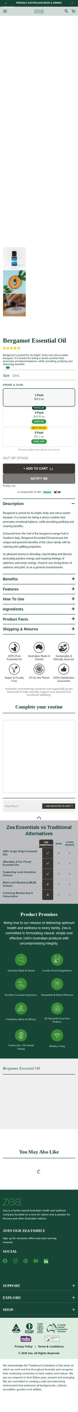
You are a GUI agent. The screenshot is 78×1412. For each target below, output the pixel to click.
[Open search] (66, 11)
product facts (15, 619)
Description (13, 504)
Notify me (39, 478)
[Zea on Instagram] (15, 1261)
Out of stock (15, 458)
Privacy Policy (24, 1346)
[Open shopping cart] (73, 11)
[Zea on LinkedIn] (46, 1262)
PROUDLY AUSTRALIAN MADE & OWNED (39, 3)
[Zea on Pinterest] (25, 1261)
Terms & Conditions (51, 1346)
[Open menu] (5, 11)
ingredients (13, 609)
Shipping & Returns (20, 629)
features (11, 589)
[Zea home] (39, 11)
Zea (30, 1353)
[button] (12, 348)
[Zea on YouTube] (36, 1261)
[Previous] (6, 3)
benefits (10, 579)
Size (6, 375)
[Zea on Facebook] (5, 1261)
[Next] (72, 3)
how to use (13, 599)
